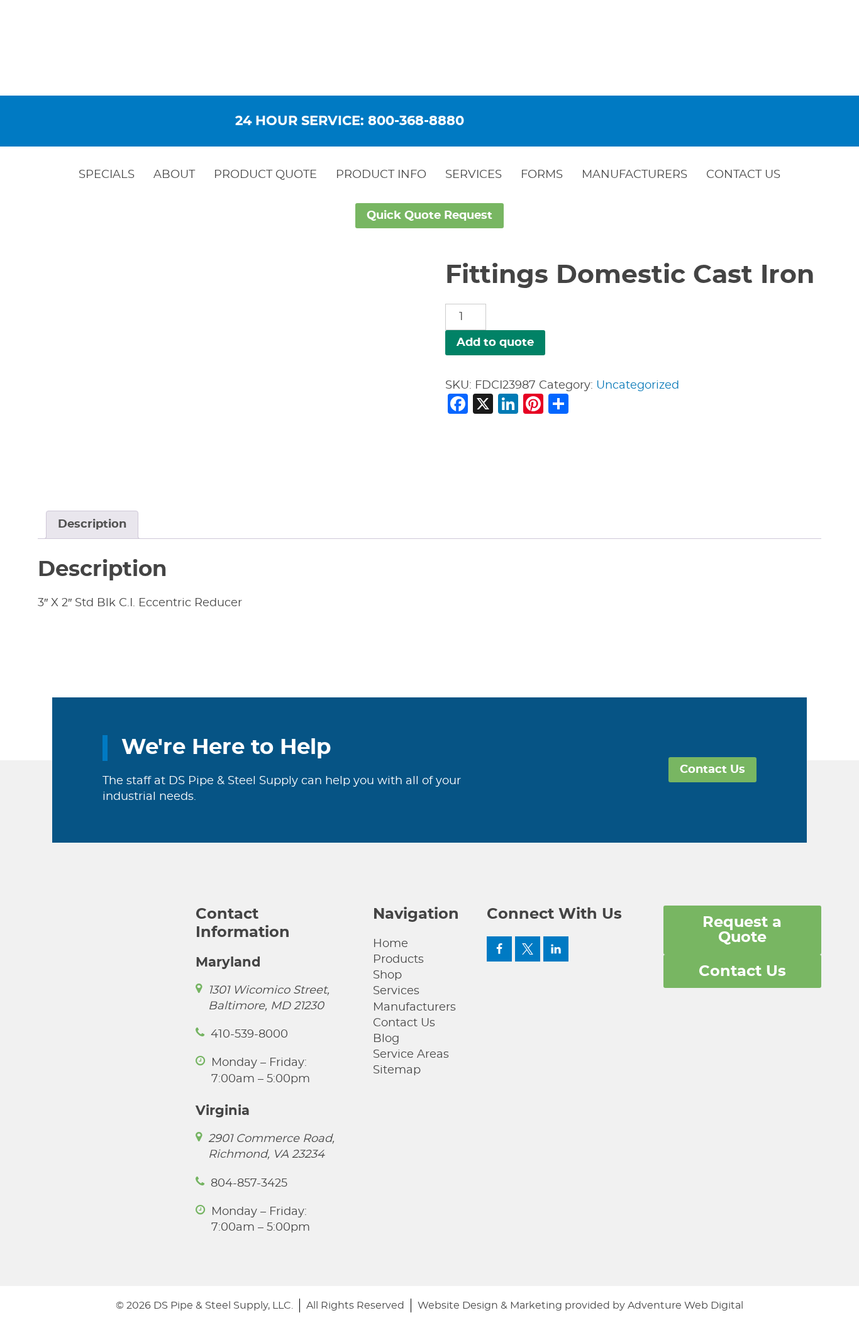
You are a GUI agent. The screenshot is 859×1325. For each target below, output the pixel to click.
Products (398, 959)
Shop (387, 975)
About (174, 174)
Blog (386, 1039)
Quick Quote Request (429, 215)
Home (390, 944)
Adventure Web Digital (685, 1305)
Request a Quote (742, 930)
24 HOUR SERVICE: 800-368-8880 (349, 121)
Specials (107, 174)
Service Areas (411, 1054)
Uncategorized (637, 385)
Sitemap (397, 1070)
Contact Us (743, 174)
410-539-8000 (249, 1034)
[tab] (92, 525)
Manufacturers (634, 174)
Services (473, 174)
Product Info (381, 174)
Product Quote (265, 174)
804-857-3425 (249, 1183)
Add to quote (495, 342)
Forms (542, 174)
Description (92, 524)
